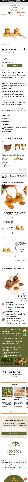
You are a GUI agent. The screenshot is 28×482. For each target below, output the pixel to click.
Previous (20, 169)
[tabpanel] (14, 31)
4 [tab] (8, 44)
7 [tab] (14, 44)
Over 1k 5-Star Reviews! (14, 5)
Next (25, 169)
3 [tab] (6, 44)
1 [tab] (2, 44)
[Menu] (2, 8)
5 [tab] (10, 44)
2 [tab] (4, 44)
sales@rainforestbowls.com (14, 473)
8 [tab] (16, 44)
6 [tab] (12, 44)
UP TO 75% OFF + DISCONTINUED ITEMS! (14, 3)
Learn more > (14, 456)
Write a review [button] (14, 376)
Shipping (3, 62)
